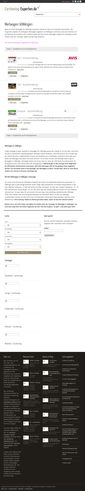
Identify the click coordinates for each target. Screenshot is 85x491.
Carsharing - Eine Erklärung (68, 360)
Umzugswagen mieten (67, 458)
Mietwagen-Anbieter (10, 402)
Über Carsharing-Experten (68, 414)
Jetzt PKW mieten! (15, 99)
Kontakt (20, 489)
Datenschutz (13, 489)
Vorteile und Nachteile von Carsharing (70, 375)
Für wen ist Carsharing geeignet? (69, 379)
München (12, 432)
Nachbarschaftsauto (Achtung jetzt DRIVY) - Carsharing (35, 396)
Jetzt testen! (13, 72)
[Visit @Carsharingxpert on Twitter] (75, 2)
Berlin (13, 435)
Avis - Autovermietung (27, 57)
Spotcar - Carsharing (34, 373)
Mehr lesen (13, 76)
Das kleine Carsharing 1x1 (67, 424)
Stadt (6, 221)
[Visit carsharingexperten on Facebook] (73, 2)
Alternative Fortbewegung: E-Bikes (69, 448)
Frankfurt (7, 437)
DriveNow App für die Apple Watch (53, 387)
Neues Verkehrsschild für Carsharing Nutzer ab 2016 (54, 373)
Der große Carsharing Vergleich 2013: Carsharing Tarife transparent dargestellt (70, 390)
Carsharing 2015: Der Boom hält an (54, 428)
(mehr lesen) (20, 69)
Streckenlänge (8, 229)
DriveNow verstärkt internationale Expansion (54, 440)
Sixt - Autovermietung (27, 84)
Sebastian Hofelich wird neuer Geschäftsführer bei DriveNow (54, 400)
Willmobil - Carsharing (34, 360)
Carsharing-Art (8, 236)
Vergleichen (24, 76)
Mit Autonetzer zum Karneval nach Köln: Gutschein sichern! (53, 415)
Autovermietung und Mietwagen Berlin (70, 365)
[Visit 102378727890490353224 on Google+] (78, 2)
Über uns (4, 489)
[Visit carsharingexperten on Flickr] (80, 2)
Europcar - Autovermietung (29, 111)
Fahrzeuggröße (8, 243)
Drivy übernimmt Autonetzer (53, 361)
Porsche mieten (65, 444)
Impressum (29, 489)
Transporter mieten (66, 463)
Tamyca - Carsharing (34, 436)
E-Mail (46, 228)
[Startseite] (22, 8)
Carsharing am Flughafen (67, 403)
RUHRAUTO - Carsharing (35, 382)
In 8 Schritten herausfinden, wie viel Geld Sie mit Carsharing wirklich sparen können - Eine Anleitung (70, 408)
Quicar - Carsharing (34, 411)
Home (5, 1)
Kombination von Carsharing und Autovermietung (69, 369)
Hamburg (7, 435)
